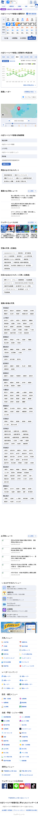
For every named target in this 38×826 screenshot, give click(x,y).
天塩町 (19, 342)
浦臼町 (18, 459)
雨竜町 (20, 463)
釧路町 (12, 382)
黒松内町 (24, 469)
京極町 (6, 475)
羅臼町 (31, 376)
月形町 (12, 459)
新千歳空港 (28, 253)
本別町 (6, 401)
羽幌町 (30, 339)
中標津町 (18, 376)
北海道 (19, 6)
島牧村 (12, 469)
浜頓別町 (18, 310)
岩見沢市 (12, 450)
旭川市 (6, 320)
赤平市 (31, 450)
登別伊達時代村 (8, 175)
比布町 (19, 323)
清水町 (12, 395)
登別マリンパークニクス (21, 175)
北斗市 (12, 488)
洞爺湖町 (24, 411)
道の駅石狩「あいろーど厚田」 (24, 286)
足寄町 (12, 401)
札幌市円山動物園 (8, 286)
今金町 (12, 501)
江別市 (15, 440)
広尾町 (12, 398)
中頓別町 (25, 310)
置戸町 (19, 359)
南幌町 (6, 456)
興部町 (30, 366)
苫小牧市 (12, 408)
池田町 (24, 398)
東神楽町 (6, 323)
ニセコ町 (6, 472)
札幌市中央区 (7, 431)
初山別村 (6, 342)
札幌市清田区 (7, 440)
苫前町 (24, 339)
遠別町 (13, 342)
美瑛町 (12, 326)
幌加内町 (26, 333)
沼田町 (32, 463)
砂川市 (18, 453)
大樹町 (6, 398)
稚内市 (6, 310)
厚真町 (18, 411)
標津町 (25, 376)
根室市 (6, 376)
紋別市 (6, 366)
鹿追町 (31, 392)
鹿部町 (19, 492)
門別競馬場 (7, 292)
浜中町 (24, 382)
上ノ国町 (18, 498)
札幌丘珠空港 (7, 262)
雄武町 (13, 369)
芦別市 (25, 450)
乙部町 (32, 498)
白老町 (12, 411)
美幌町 (12, 349)
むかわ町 (6, 414)
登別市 (19, 408)
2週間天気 (11, 6)
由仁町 (26, 456)
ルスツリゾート (8, 283)
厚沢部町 (25, 498)
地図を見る (6, 164)
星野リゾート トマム (9, 280)
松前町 (18, 488)
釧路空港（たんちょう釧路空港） (12, 259)
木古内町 (6, 492)
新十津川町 (25, 459)
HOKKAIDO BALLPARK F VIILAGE (24, 283)
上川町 (31, 323)
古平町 (19, 479)
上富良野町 (19, 326)
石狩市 (13, 443)
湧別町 (18, 366)
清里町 (30, 349)
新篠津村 (25, 443)
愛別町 (25, 323)
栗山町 (6, 459)
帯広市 (6, 392)
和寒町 (20, 329)
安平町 (31, 411)
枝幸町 (32, 310)
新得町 (6, 395)
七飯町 (13, 492)
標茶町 (30, 382)
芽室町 (18, 395)
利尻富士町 (25, 313)
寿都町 (18, 469)
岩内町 (25, 475)
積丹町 (13, 479)
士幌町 (18, 392)
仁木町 (25, 479)
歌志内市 (24, 453)
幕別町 (18, 398)
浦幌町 (24, 401)
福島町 (24, 488)
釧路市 (6, 382)
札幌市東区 (24, 431)
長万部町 (30, 492)
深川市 (31, 453)
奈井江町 (12, 456)
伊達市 (25, 408)
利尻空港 (20, 253)
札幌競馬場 (21, 280)
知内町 (30, 488)
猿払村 (12, 310)
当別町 (19, 443)
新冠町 (18, 421)
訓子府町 (12, 359)
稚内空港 (19, 256)
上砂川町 (19, 456)
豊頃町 (30, 398)
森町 (24, 492)
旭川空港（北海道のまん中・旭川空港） (21, 265)
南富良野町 (7, 329)
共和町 (19, 475)
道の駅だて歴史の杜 (21, 181)
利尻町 (18, 313)
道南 (26, 6)
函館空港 (26, 259)
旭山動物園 (29, 280)
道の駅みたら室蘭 (8, 181)
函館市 (6, 488)
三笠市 (6, 453)
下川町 (32, 329)
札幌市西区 (7, 437)
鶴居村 (13, 385)
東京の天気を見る (28, 85)
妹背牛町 (6, 463)
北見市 (6, 359)
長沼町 (32, 456)
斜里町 (24, 349)
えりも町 (6, 424)
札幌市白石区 (7, 434)
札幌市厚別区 (15, 437)
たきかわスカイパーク (9, 253)
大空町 (20, 352)
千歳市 (21, 440)
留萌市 (6, 339)
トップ (3, 6)
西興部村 (6, 369)
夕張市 (6, 450)
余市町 (31, 479)
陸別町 (18, 401)
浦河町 (24, 421)
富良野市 (24, 320)
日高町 (6, 421)
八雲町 (6, 498)
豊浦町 (31, 408)
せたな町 (18, 501)
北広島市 (6, 443)
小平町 (18, 339)
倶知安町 (12, 475)
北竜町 (26, 463)
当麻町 (13, 323)
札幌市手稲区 (25, 437)
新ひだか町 (14, 424)
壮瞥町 (6, 411)
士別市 (12, 320)
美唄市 (19, 450)
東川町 (6, 326)
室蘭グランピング (8, 178)
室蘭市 (6, 408)
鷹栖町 (31, 320)
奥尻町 (6, 501)
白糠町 (19, 385)
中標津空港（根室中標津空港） (21, 262)
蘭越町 (31, 469)
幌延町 (32, 313)
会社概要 (4, 810)
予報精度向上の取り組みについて (18, 798)
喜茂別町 (26, 472)
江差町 (12, 498)
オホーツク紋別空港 (9, 256)
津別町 (18, 349)
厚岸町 (18, 382)
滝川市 (12, 453)
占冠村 (14, 329)
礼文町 (12, 313)
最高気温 (5, 61)
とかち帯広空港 (28, 256)
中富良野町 (27, 326)
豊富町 (6, 313)
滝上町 (24, 366)
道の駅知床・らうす (23, 289)
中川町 (20, 333)
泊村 (30, 475)
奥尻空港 (6, 265)
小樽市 (6, 469)
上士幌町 (24, 392)
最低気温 (12, 61)
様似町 (30, 421)
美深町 (6, 333)
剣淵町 (26, 329)
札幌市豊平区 (17, 434)
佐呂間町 (13, 352)
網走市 (6, 349)
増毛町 (12, 339)
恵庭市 (27, 440)
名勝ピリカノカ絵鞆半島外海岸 (24, 178)
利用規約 (10, 810)
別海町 (12, 376)
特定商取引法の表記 (31, 810)
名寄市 (18, 320)
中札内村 (24, 395)
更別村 (31, 395)
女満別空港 (7, 268)
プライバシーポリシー (19, 810)
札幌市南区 (26, 434)
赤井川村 (6, 482)
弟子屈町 (6, 385)
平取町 (12, 421)
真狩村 (13, 472)
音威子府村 (13, 333)
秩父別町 (13, 463)
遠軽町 (12, 366)
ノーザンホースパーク (9, 289)
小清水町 (6, 352)
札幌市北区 (16, 431)
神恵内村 (6, 479)
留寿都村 (19, 472)
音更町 (12, 392)
